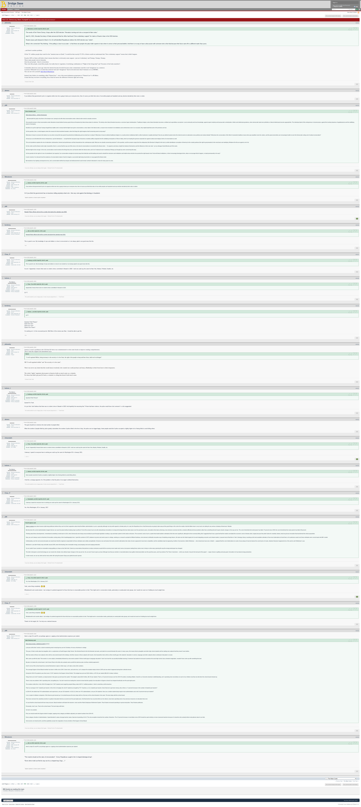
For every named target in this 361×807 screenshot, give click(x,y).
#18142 (357, 90)
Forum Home (12, 804)
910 (31, 15)
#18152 (357, 419)
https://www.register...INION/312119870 (36, 643)
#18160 (357, 737)
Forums (4, 9)
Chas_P (7, 254)
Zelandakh (8, 438)
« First (12, 15)
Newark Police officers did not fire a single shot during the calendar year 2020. (45, 212)
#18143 (357, 105)
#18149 (357, 305)
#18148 (357, 278)
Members (10, 9)
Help (356, 6)
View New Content (352, 12)
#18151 (357, 388)
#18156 (357, 517)
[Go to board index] (13, 4)
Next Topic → (356, 781)
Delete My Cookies (19, 804)
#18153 (357, 438)
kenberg (8, 225)
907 (22, 15)
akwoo (7, 90)
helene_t (8, 278)
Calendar (17, 9)
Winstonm (8, 177)
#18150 (357, 344)
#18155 (357, 493)
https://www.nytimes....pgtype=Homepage (36, 115)
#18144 (357, 177)
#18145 (357, 206)
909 (28, 15)
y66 (6, 105)
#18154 (357, 465)
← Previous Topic (338, 781)
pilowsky (8, 23)
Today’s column (30, 526)
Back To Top (5, 804)
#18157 (357, 571)
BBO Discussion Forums (7, 12)
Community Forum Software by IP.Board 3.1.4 (348, 804)
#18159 (357, 630)
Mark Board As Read (29, 804)
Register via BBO (338, 6)
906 (19, 15)
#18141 (357, 22)
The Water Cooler (26, 12)
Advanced (359, 9)
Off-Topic (17, 12)
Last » (37, 15)
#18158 (357, 603)
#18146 (357, 225)
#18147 (357, 254)
